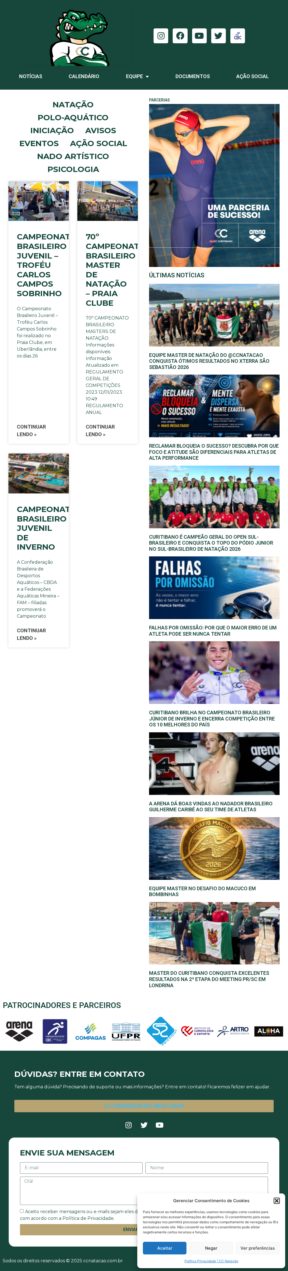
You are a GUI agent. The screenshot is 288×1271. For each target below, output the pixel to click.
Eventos (39, 143)
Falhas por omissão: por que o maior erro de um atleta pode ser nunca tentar (213, 631)
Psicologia (73, 169)
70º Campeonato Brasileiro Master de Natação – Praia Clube (116, 269)
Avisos (100, 130)
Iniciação (52, 130)
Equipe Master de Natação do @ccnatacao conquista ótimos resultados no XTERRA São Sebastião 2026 (209, 361)
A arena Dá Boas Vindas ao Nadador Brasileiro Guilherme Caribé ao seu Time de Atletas (211, 807)
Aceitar (164, 1248)
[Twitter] (218, 35)
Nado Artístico (73, 156)
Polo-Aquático (73, 117)
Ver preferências (257, 1248)
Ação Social (252, 76)
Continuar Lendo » (31, 430)
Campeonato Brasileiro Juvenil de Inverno (47, 528)
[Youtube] (199, 35)
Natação (73, 104)
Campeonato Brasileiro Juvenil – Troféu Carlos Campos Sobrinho (47, 265)
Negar (211, 1248)
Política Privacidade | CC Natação (211, 1261)
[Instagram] (161, 35)
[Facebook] (180, 35)
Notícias (30, 76)
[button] (277, 1201)
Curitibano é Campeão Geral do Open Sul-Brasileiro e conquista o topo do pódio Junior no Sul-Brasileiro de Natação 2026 (211, 543)
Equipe (134, 76)
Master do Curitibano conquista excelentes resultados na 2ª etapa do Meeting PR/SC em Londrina (209, 979)
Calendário (84, 76)
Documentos (193, 76)
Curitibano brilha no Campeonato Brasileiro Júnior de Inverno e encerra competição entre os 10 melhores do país (212, 719)
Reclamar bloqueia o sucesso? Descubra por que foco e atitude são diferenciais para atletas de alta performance (214, 452)
